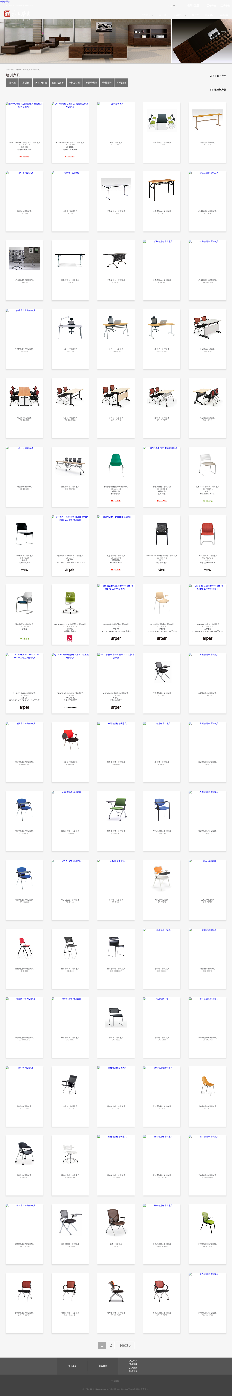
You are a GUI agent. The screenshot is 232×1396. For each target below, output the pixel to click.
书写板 (12, 82)
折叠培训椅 (91, 82)
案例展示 (209, 15)
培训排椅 (107, 82)
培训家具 (36, 69)
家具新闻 (133, 1368)
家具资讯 (224, 15)
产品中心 (146, 15)
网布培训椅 (41, 82)
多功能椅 (121, 82)
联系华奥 (225, 5)
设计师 (162, 15)
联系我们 (23, 108)
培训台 (25, 82)
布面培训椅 (58, 82)
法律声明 (133, 1364)
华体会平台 (5, 1)
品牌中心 (179, 15)
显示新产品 (219, 89)
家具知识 (133, 1371)
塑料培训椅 (75, 82)
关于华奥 (211, 5)
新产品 (195, 15)
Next (125, 1345)
